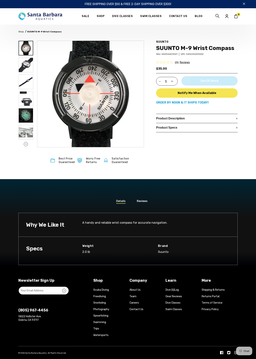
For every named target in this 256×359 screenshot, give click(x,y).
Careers (134, 302)
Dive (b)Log (172, 289)
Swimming (99, 322)
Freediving (99, 296)
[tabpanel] (90, 94)
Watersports (101, 335)
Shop (21, 32)
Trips (96, 328)
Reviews (185, 62)
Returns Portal (210, 296)
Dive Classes (172, 302)
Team (132, 296)
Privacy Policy (210, 309)
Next (26, 144)
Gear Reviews (173, 296)
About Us (135, 289)
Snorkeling (99, 302)
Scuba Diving (101, 289)
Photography (101, 309)
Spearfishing (100, 315)
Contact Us (136, 309)
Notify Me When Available (197, 93)
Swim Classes (173, 309)
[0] (236, 16)
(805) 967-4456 (33, 310)
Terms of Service (212, 302)
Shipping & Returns (213, 289)
